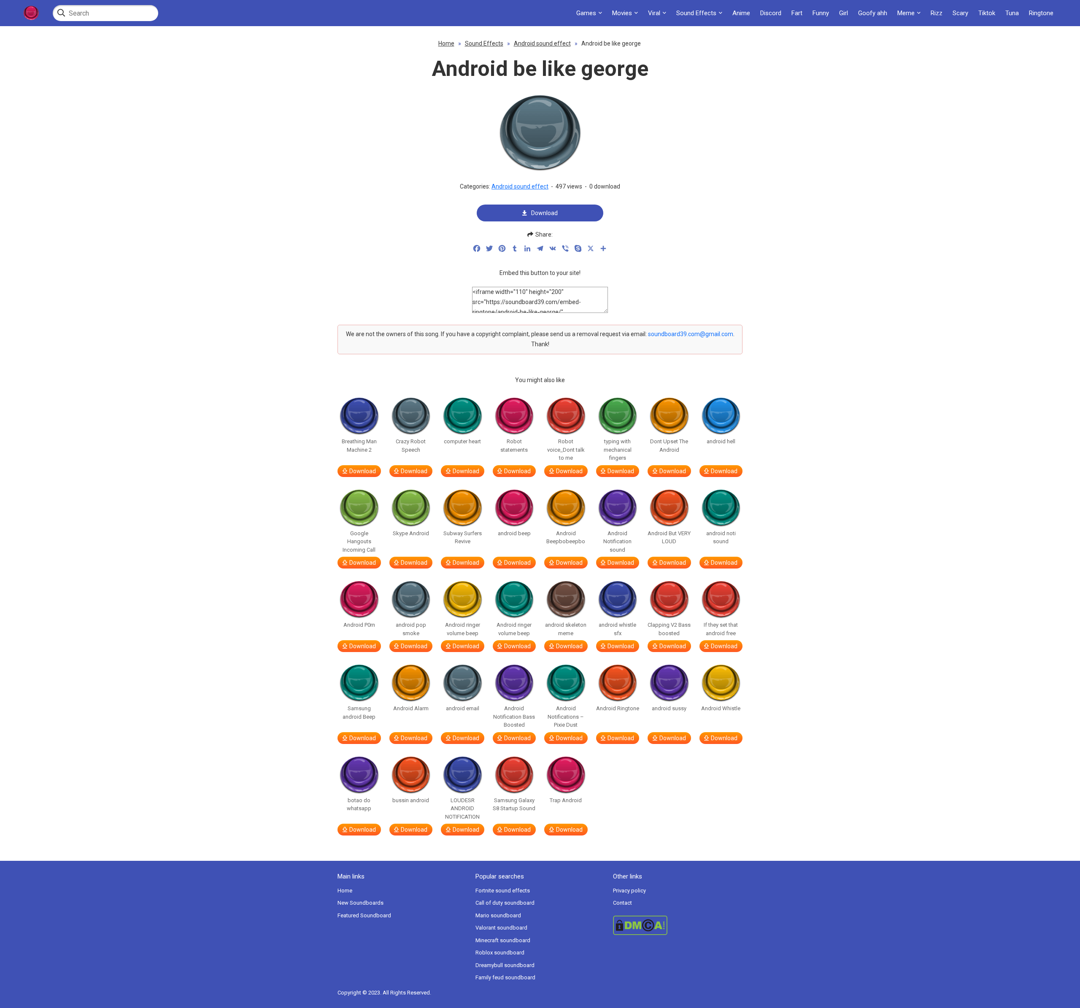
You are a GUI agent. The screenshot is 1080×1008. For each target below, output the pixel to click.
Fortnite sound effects (502, 890)
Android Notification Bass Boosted (514, 716)
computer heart (462, 441)
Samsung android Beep (359, 712)
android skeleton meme (565, 629)
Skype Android (411, 533)
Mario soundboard (498, 915)
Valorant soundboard (501, 927)
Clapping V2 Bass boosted (669, 629)
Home (446, 43)
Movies (622, 13)
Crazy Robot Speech (411, 445)
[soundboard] (31, 13)
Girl (843, 13)
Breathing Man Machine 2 (359, 445)
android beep (514, 533)
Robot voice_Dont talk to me (566, 449)
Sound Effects (696, 13)
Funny (821, 13)
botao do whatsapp (359, 804)
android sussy (669, 708)
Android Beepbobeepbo (565, 537)
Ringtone (1041, 13)
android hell (721, 441)
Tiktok (986, 13)
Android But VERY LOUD (669, 537)
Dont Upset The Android (669, 445)
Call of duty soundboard (505, 903)
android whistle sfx (617, 629)
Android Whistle (720, 708)
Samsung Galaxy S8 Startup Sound (514, 804)
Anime (741, 13)
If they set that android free (721, 629)
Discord (770, 13)
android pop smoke (411, 629)
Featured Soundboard (364, 915)
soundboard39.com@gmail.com (690, 334)
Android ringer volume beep (462, 629)
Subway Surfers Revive (462, 537)
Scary (960, 13)
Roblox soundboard (499, 952)
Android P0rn (359, 625)
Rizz (936, 13)
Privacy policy (629, 890)
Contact (622, 903)
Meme (906, 13)
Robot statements (514, 445)
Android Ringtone (617, 708)
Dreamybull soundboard (505, 965)
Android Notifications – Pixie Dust (566, 716)
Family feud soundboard (505, 977)
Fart (796, 13)
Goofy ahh (872, 13)
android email (462, 708)
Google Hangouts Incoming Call (359, 541)
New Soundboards (360, 903)
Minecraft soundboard (502, 940)
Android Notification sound (617, 541)
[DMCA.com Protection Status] (677, 925)
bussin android (410, 800)
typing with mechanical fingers (618, 449)
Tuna (1012, 13)
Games (586, 13)
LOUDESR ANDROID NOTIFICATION (462, 808)
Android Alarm (411, 708)
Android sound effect (542, 43)
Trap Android (566, 800)
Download (544, 213)
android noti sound (721, 537)
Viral (654, 13)
